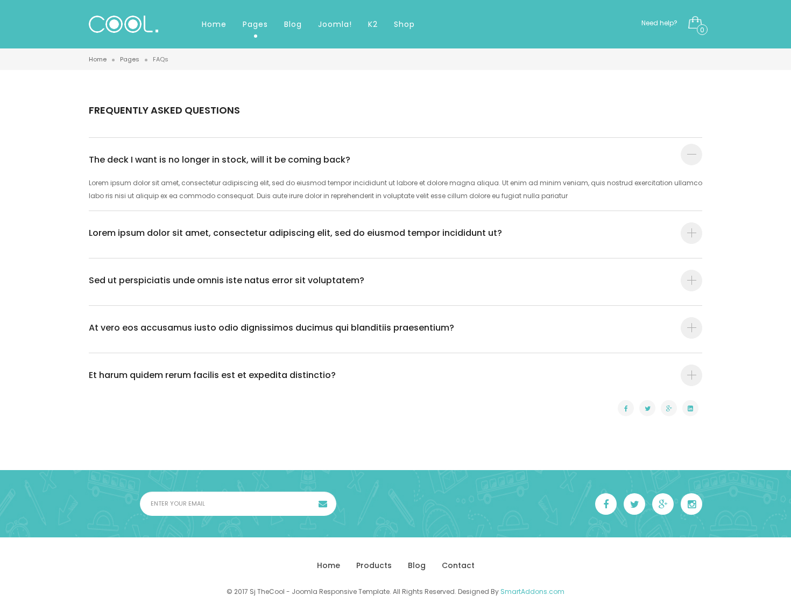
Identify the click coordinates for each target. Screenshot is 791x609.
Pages (255, 24)
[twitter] (634, 504)
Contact (458, 565)
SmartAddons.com (532, 591)
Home (214, 24)
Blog (293, 24)
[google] (663, 504)
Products (374, 565)
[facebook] (606, 504)
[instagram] (691, 504)
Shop (404, 24)
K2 (373, 24)
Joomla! (335, 24)
